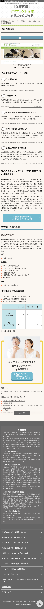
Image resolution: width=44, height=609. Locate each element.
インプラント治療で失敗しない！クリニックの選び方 (19, 558)
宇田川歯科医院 (8, 412)
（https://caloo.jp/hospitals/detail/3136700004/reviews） (21, 90)
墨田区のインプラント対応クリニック (13, 397)
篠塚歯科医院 (7, 403)
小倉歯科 (6, 410)
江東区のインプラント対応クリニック (14, 532)
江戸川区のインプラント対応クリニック (15, 542)
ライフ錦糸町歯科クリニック (12, 415)
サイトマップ (6, 592)
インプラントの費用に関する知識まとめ (15, 564)
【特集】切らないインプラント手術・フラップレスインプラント (20, 580)
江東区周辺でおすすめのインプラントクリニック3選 (22, 218)
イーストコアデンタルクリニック (14, 401)
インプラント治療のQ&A (10, 574)
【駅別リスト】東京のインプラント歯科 (15, 553)
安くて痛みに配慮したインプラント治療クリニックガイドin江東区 (21, 1)
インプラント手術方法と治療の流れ (13, 569)
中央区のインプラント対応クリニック (14, 548)
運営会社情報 (6, 587)
